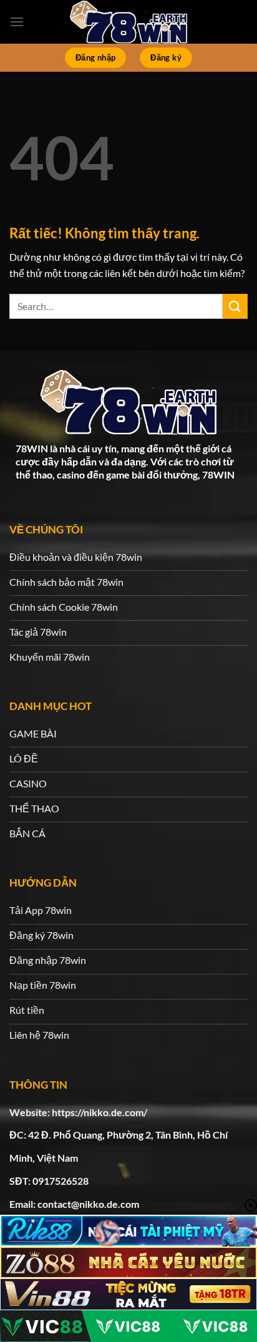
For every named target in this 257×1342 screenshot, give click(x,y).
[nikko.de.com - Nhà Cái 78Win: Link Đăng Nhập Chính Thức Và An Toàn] (128, 22)
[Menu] (16, 21)
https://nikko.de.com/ (99, 1112)
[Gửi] (235, 306)
